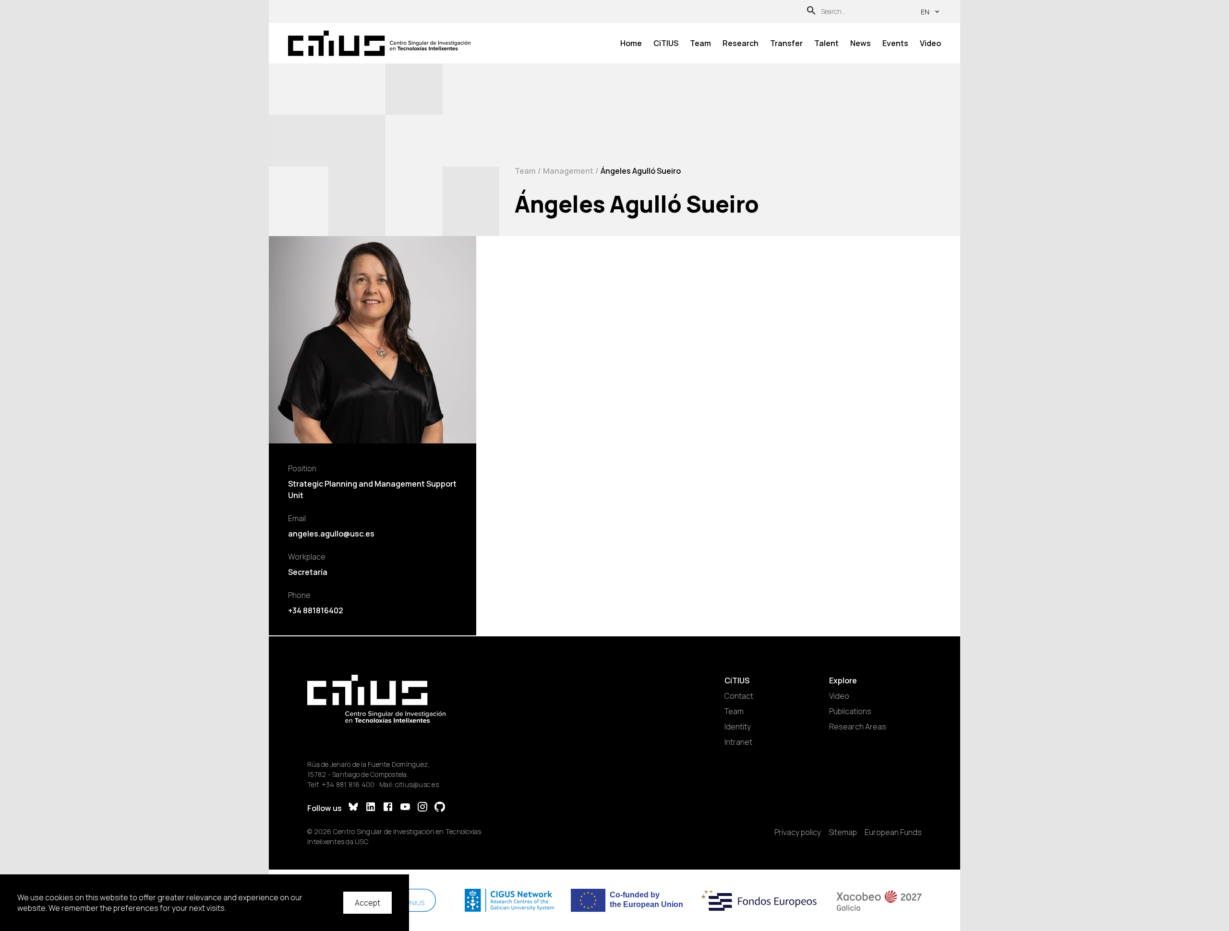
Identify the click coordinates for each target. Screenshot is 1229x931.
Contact (738, 696)
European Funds (893, 832)
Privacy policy (797, 832)
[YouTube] (405, 808)
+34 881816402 (315, 610)
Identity (737, 726)
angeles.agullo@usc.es (331, 533)
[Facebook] (388, 808)
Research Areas (857, 726)
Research (741, 43)
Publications (850, 711)
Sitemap (843, 832)
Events (895, 43)
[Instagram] (422, 808)
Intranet (738, 742)
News (860, 43)
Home (631, 43)
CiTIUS (665, 43)
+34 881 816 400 (348, 784)
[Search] (811, 12)
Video (930, 43)
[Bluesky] (353, 808)
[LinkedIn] (370, 808)
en (925, 11)
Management (568, 171)
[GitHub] (440, 808)
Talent (826, 43)
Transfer (786, 43)
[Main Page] (379, 43)
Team (700, 43)
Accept (367, 902)
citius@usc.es (417, 784)
